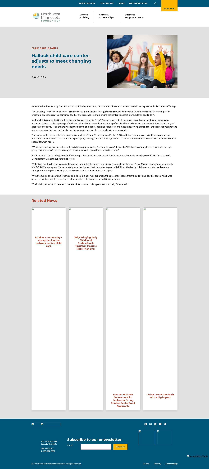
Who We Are (107, 3)
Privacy (157, 464)
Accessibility (171, 464)
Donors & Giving (84, 16)
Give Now (169, 8)
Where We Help (87, 3)
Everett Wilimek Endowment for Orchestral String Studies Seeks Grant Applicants (123, 400)
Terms (146, 464)
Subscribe (120, 446)
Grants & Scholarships (106, 16)
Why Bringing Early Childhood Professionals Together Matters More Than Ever (85, 243)
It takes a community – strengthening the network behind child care (48, 241)
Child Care (39, 48)
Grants (53, 48)
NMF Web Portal (138, 3)
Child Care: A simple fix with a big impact (160, 396)
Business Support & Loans (134, 16)
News (121, 3)
